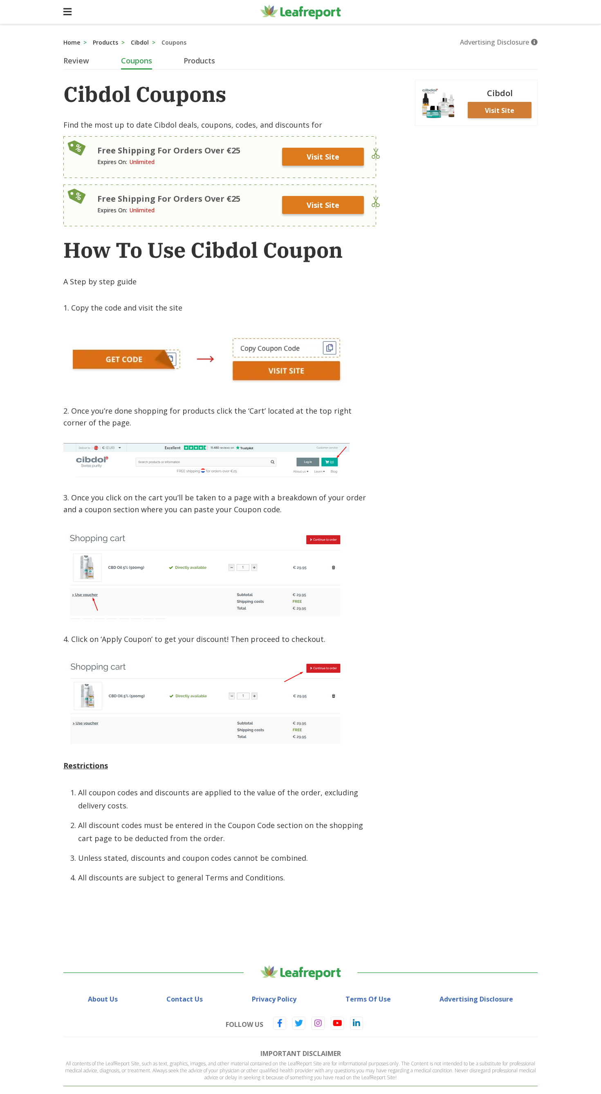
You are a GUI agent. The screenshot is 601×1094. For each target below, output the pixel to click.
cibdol (140, 42)
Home (71, 42)
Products (105, 42)
